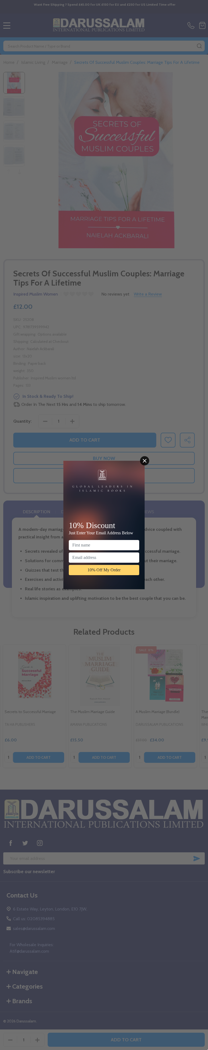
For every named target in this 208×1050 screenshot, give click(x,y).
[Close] (144, 460)
